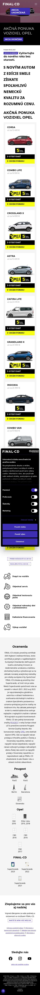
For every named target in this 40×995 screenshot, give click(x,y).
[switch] (34, 497)
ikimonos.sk (20, 990)
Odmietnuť (20, 541)
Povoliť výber (20, 534)
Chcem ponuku (16, 161)
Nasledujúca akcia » (20, 564)
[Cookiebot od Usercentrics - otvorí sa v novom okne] (29, 451)
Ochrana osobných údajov (15, 928)
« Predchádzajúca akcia (20, 559)
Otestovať (14, 156)
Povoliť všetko (20, 527)
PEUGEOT (14, 722)
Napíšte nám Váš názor (20, 920)
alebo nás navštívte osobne (20, 964)
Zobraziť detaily (27, 520)
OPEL (23, 732)
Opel (20, 809)
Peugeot (20, 768)
